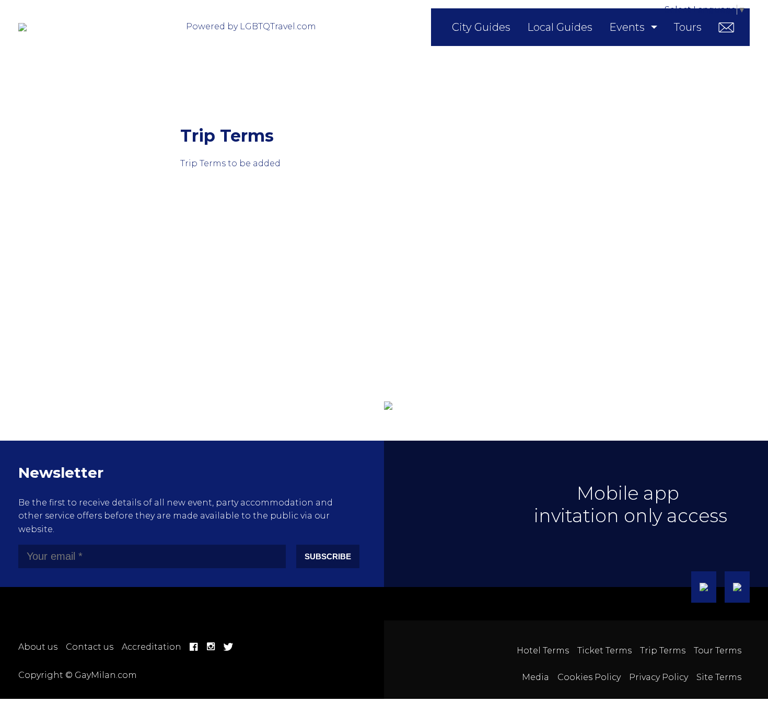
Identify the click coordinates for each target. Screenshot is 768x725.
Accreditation (151, 647)
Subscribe (328, 556)
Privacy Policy (658, 677)
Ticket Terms (604, 650)
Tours (688, 27)
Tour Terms (717, 650)
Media (535, 677)
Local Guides (559, 27)
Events (627, 27)
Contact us (89, 647)
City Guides (481, 27)
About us (37, 647)
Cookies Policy (589, 677)
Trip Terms (662, 650)
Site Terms (718, 677)
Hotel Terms (543, 650)
